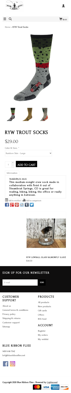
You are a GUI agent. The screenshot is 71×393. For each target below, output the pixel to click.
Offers (41, 315)
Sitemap (6, 326)
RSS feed (42, 319)
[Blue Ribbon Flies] (19, 8)
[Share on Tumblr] (27, 205)
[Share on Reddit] (22, 205)
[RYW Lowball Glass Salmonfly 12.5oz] (46, 233)
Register (42, 331)
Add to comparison (33, 200)
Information (12, 173)
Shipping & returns (11, 318)
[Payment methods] (37, 387)
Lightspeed (52, 382)
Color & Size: (12, 148)
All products (43, 302)
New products (44, 306)
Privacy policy (9, 314)
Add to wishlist (14, 200)
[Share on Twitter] (32, 205)
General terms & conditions (15, 310)
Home (7, 27)
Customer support (11, 322)
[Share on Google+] (12, 205)
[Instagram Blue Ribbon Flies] (12, 363)
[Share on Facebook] (7, 205)
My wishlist (43, 339)
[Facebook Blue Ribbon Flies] (5, 363)
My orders (43, 335)
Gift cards (42, 310)
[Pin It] (17, 205)
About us (6, 306)
